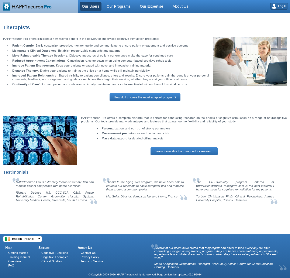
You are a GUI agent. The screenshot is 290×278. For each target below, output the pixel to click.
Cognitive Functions (54, 252)
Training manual (19, 257)
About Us (170, 6)
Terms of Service (92, 261)
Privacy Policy (90, 257)
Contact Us (88, 252)
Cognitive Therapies (54, 257)
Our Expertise (145, 6)
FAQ (11, 265)
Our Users (90, 6)
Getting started (18, 252)
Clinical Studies (51, 261)
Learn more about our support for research (184, 151)
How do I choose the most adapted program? (145, 97)
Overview (14, 261)
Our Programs (116, 6)
